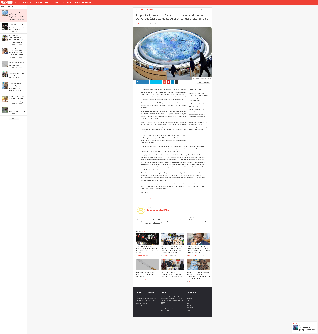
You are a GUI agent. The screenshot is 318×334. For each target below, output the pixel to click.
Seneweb (189, 298)
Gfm (188, 300)
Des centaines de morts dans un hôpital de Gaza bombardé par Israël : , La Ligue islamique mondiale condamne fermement (198, 97)
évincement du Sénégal (187, 198)
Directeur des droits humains (171, 198)
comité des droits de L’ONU (155, 198)
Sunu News (190, 309)
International (149, 9)
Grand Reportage (36, 2)
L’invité (47, 2)
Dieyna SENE (165, 255)
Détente (56, 2)
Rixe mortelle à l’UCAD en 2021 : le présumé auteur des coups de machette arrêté (17, 63)
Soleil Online (190, 307)
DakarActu (189, 302)
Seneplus (189, 310)
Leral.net (189, 297)
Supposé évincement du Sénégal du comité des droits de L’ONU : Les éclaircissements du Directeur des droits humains (17, 14)
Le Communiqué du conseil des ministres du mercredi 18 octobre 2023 (197, 135)
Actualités (23, 2)
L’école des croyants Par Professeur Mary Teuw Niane (198, 105)
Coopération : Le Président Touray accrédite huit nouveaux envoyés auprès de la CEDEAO (307, 328)
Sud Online (189, 305)
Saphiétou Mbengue (142, 255)
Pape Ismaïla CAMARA (143, 23)
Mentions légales (165, 308)
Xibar (188, 303)
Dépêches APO (86, 2)
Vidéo (76, 2)
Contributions (67, 2)
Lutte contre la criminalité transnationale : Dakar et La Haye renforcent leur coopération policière (172, 274)
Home (137, 9)
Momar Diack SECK (192, 255)
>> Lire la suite (139, 305)
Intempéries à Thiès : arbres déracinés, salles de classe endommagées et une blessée (17, 109)
